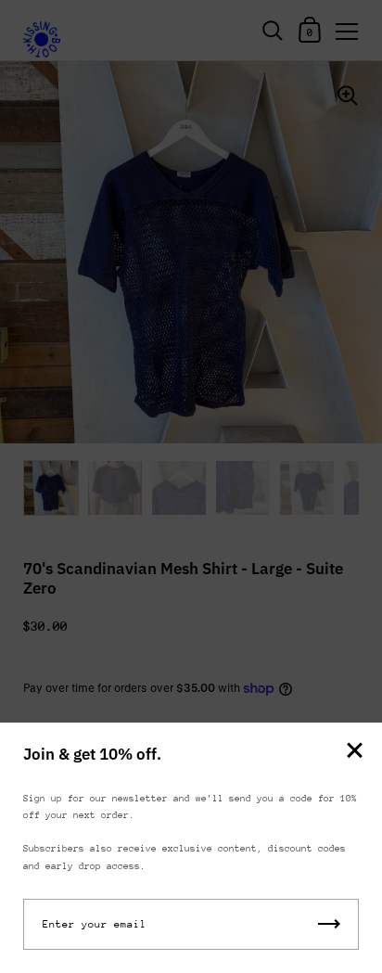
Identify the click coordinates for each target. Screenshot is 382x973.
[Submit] (329, 924)
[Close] (354, 752)
